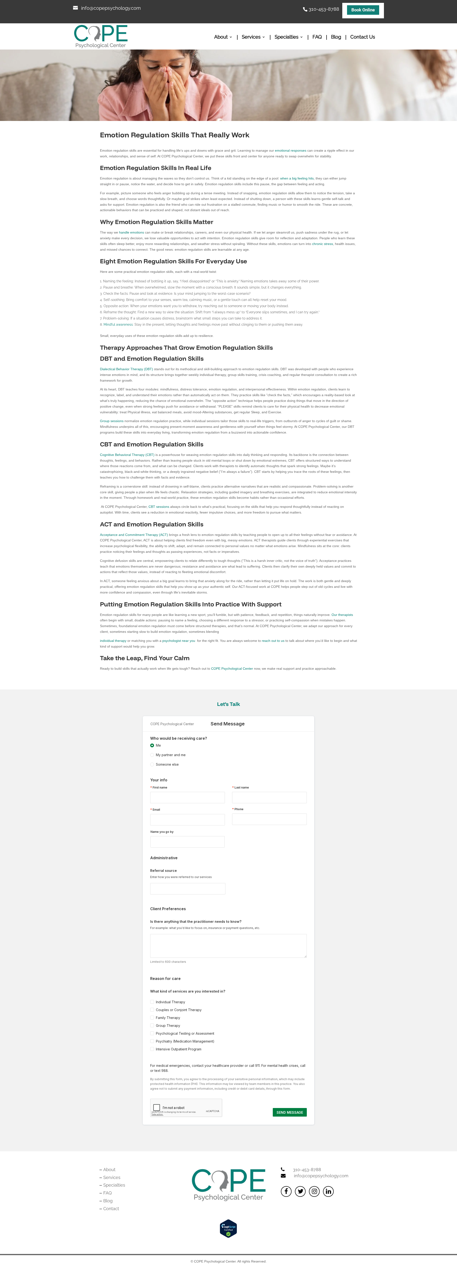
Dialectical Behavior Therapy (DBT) (126, 369)
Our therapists (342, 615)
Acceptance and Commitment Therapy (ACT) (134, 535)
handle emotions (131, 232)
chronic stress (322, 244)
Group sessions (112, 421)
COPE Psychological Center (232, 668)
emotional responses (290, 150)
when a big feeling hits (297, 178)
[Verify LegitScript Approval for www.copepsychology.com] (228, 1236)
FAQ (317, 37)
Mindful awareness (118, 324)
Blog (336, 37)
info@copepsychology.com (321, 1175)
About (221, 37)
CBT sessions (159, 507)
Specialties (286, 37)
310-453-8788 (324, 8)
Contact (111, 1208)
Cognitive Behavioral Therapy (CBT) (127, 455)
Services (251, 37)
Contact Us (362, 37)
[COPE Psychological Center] (363, 10)
